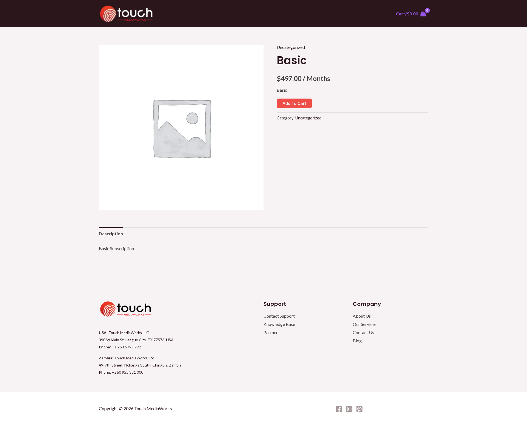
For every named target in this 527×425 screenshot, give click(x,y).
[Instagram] (349, 409)
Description (111, 233)
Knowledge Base (279, 324)
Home (269, 13)
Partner (271, 332)
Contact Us (372, 13)
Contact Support (279, 315)
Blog (357, 340)
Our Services (322, 13)
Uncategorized (291, 47)
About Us (293, 13)
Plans (348, 13)
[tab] (111, 233)
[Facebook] (339, 409)
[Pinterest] (359, 409)
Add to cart (294, 103)
